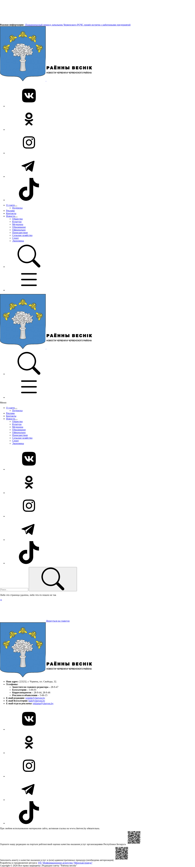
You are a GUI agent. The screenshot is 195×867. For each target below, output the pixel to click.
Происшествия (20, 232)
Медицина (17, 224)
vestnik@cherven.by (35, 698)
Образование (19, 227)
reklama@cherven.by (43, 703)
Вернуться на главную (58, 621)
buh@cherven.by (36, 700)
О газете (10, 205)
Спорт (15, 238)
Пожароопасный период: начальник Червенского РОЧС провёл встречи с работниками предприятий (78, 24)
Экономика (18, 240)
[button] (29, 266)
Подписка (17, 208)
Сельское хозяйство (22, 235)
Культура (16, 221)
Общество (17, 219)
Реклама (10, 210)
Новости (10, 216)
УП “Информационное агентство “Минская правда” (65, 863)
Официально (19, 230)
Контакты (11, 213)
